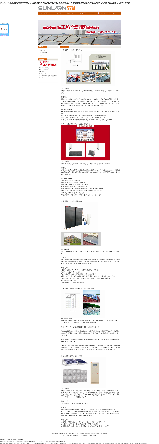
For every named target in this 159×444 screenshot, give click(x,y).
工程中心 (94, 13)
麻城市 (38, 443)
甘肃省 (126, 443)
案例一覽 (43, 50)
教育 (33, 443)
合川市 (93, 443)
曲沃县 (90, 443)
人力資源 (113, 13)
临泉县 (64, 443)
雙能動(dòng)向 (70, 13)
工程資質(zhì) (44, 52)
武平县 (18, 443)
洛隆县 (145, 443)
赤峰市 (35, 443)
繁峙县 (80, 443)
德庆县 (119, 443)
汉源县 (4, 443)
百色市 (8, 443)
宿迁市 (141, 443)
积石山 (11, 443)
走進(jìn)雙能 (58, 13)
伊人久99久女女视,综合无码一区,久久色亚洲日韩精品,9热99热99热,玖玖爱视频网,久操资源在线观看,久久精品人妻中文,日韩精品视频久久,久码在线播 (65, 3)
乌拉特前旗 (137, 443)
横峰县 (116, 443)
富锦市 (86, 443)
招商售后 (103, 13)
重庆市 (122, 443)
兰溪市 (45, 443)
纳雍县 (1, 443)
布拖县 (83, 443)
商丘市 (29, 443)
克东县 (21, 443)
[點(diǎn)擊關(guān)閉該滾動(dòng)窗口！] (7, 23)
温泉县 (15, 443)
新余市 (67, 443)
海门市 (97, 443)
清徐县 (107, 443)
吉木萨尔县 (111, 443)
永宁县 (49, 443)
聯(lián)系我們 (44, 17)
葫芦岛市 (26, 443)
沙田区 (42, 443)
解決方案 (43, 55)
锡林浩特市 (53, 443)
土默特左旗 (75, 443)
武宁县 (71, 443)
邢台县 (129, 443)
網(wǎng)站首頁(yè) (45, 13)
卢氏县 (57, 443)
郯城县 (100, 443)
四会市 (133, 443)
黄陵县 (103, 443)
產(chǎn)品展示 (82, 13)
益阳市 (61, 443)
